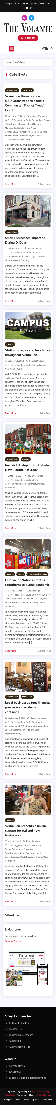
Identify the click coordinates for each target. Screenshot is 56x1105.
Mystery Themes (43, 1095)
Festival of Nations (24, 599)
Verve (25, 3)
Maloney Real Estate (14, 128)
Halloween (22, 124)
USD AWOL (37, 136)
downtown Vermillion (38, 726)
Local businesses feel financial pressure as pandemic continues (27, 707)
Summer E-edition (13, 941)
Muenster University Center (32, 602)
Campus (9, 3)
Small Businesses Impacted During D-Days (25, 240)
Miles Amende (33, 841)
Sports (18, 3)
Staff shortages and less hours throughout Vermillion (27, 352)
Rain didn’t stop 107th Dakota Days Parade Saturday (27, 467)
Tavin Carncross (35, 476)
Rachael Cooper (36, 361)
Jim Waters (41, 256)
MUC (45, 599)
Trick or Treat (11, 136)
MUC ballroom (12, 602)
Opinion (33, 3)
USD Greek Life (12, 139)
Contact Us (15, 1028)
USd (45, 857)
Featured (30, 853)
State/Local (44, 3)
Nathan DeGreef (35, 248)
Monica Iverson (12, 260)
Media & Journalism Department (27, 1077)
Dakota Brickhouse (14, 256)
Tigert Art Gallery (13, 734)
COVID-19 (46, 595)
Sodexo (43, 132)
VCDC (19, 369)
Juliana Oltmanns (38, 116)
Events (21, 574)
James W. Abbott (13, 484)
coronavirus (11, 726)
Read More (10, 184)
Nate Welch (10, 369)
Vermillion (25, 139)
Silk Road (9, 606)
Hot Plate (38, 599)
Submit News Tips (19, 1046)
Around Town (12, 90)
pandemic (16, 730)
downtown (11, 124)
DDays (35, 480)
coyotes (36, 253)
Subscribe (30, 38)
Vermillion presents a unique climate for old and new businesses (26, 830)
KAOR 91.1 (15, 1071)
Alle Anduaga (33, 591)
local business (12, 857)
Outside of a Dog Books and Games (22, 132)
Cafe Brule (26, 120)
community (37, 722)
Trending (25, 260)
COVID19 (10, 599)
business (25, 845)
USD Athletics (25, 136)
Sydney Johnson (38, 718)
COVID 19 (36, 595)
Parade (40, 484)
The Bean (35, 730)
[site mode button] (45, 48)
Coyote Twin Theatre (41, 120)
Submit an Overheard (21, 1034)
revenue (26, 730)
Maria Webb (30, 128)
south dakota (26, 857)
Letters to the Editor (20, 1023)
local (7, 730)
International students (37, 574)
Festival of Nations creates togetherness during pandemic (27, 582)
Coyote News (17, 1065)
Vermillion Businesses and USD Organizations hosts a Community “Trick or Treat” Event (24, 103)
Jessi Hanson (34, 124)
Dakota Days (11, 232)
